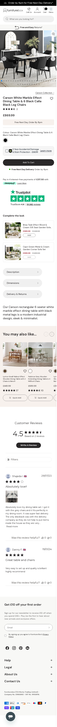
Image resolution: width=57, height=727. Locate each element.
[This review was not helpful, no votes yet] (48, 537)
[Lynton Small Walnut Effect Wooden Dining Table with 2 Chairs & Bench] (15, 354)
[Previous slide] (4, 59)
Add (31, 235)
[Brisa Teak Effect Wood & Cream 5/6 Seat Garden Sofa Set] (13, 230)
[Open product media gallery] (53, 34)
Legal (27, 668)
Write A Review (28, 445)
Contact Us (27, 682)
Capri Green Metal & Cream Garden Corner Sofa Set (36, 248)
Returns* (31, 27)
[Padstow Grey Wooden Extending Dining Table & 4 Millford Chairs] (40, 354)
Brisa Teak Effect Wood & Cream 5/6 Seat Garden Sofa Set (37, 226)
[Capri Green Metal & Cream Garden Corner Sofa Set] (13, 252)
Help (27, 661)
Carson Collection (44, 92)
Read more (12, 526)
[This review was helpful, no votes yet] (43, 537)
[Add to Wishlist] (52, 98)
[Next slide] (53, 59)
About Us (27, 675)
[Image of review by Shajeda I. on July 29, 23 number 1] (12, 497)
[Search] (7, 19)
